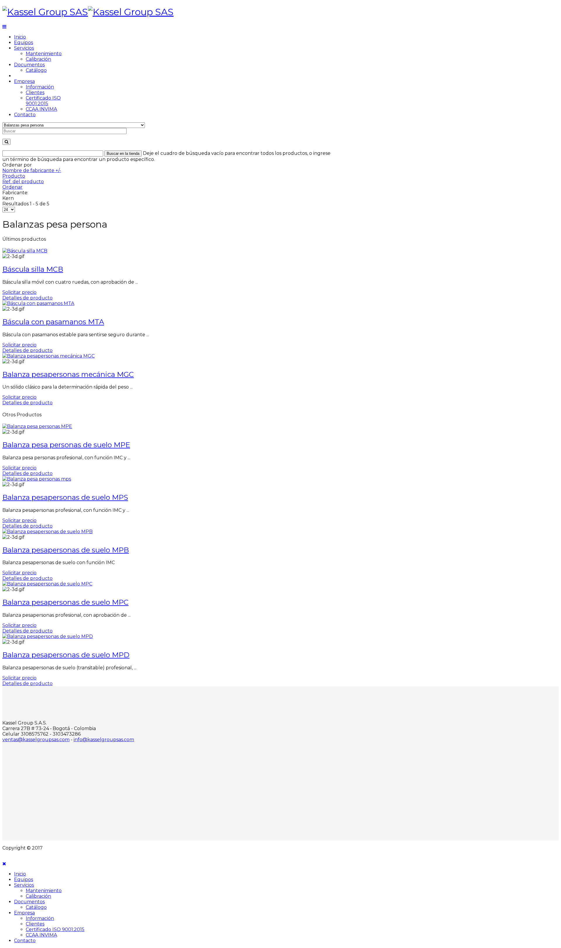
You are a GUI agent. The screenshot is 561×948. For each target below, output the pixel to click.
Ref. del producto (23, 181)
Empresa (24, 81)
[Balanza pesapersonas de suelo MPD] (47, 636)
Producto (13, 176)
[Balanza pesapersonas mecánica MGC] (48, 356)
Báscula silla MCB (32, 269)
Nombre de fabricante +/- (31, 170)
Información (40, 87)
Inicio (20, 37)
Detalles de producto (27, 298)
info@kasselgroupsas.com (104, 739)
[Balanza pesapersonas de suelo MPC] (47, 584)
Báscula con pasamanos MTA (53, 322)
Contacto (25, 114)
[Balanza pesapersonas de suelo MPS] (36, 479)
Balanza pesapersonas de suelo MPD (65, 655)
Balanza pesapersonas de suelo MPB (65, 550)
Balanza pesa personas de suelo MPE (66, 445)
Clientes (35, 92)
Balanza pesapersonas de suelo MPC (65, 602)
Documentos (29, 64)
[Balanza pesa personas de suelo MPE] (37, 426)
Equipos (23, 42)
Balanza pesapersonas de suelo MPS (65, 497)
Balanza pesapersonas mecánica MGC (68, 374)
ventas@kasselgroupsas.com (36, 739)
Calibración (38, 59)
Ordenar (12, 187)
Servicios (24, 48)
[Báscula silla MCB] (24, 251)
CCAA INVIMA (41, 109)
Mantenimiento (44, 53)
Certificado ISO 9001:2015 (43, 100)
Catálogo (36, 70)
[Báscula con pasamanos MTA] (38, 303)
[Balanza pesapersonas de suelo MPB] (47, 531)
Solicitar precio (19, 292)
